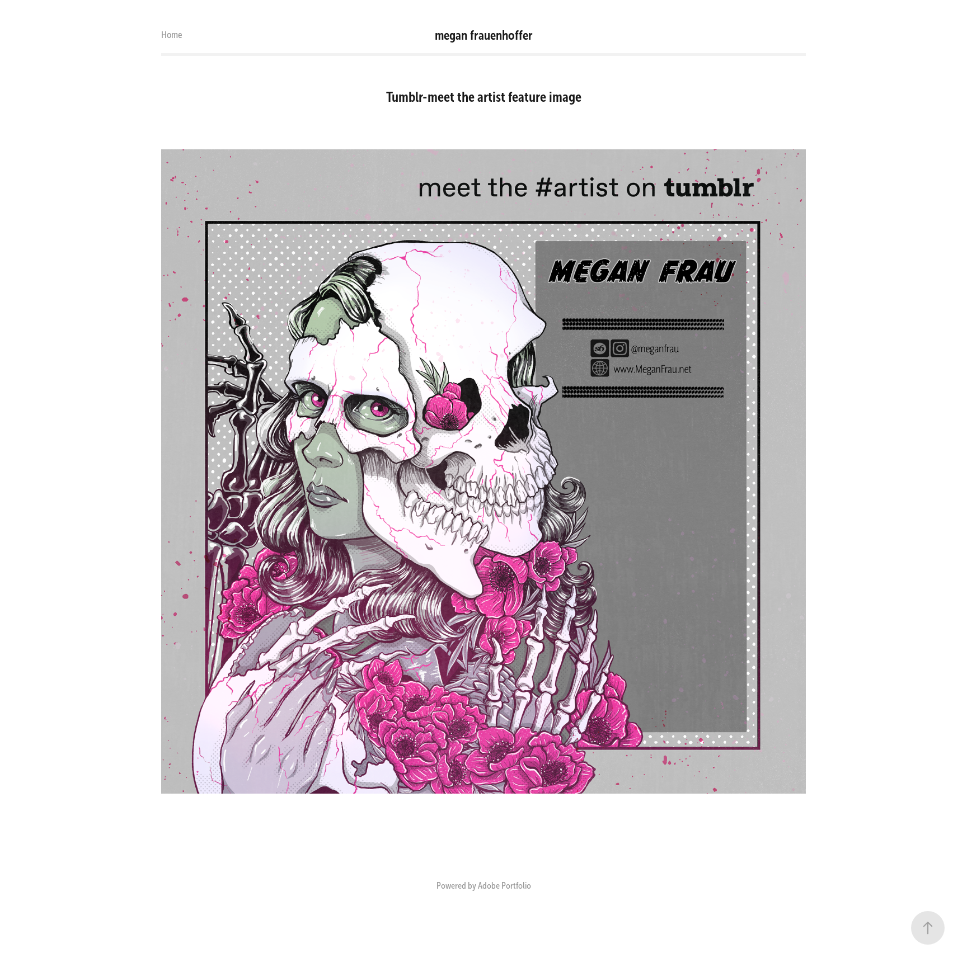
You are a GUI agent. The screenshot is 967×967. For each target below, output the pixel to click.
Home (171, 35)
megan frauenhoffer (484, 35)
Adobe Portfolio (504, 885)
